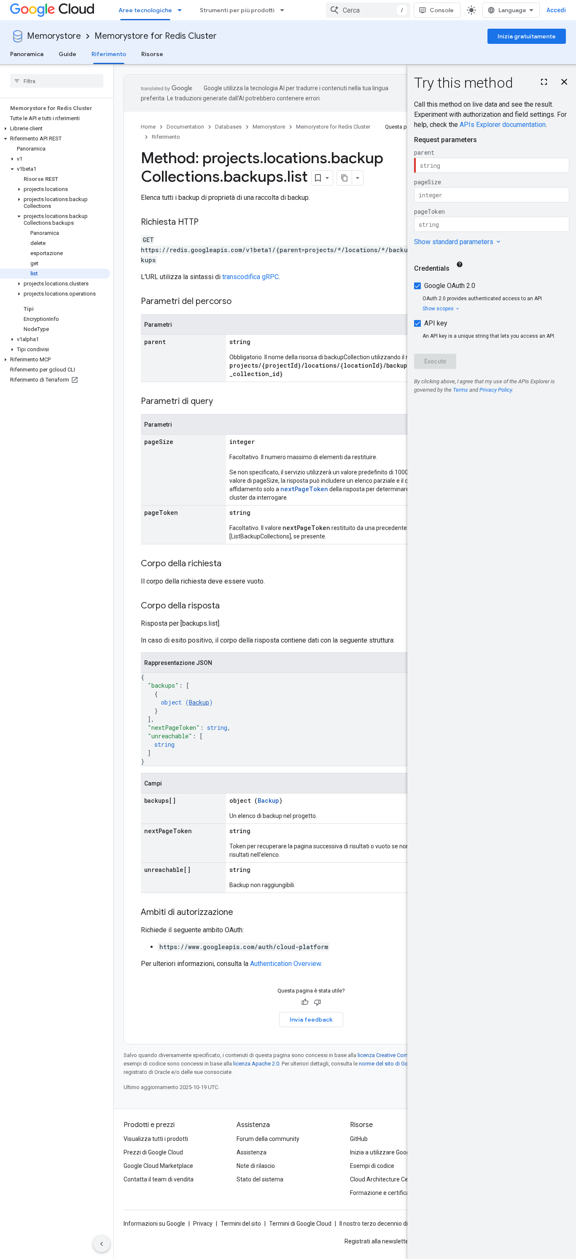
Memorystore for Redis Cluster (155, 36)
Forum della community (268, 1138)
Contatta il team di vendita (159, 1179)
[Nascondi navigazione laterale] (101, 1243)
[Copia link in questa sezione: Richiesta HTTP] (207, 223)
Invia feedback (311, 1019)
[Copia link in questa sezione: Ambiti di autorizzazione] (241, 913)
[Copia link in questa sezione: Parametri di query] (221, 402)
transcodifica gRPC (250, 277)
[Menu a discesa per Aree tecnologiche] (182, 10)
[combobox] (368, 10)
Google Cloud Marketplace (158, 1165)
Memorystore (54, 36)
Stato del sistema (260, 1179)
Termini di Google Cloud (300, 1223)
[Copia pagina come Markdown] (344, 178)
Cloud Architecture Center (384, 1179)
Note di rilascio (256, 1165)
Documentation (185, 127)
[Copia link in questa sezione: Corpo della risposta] (228, 606)
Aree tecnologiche (145, 10)
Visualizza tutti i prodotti (156, 1138)
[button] (55, 129)
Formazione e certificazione (387, 1192)
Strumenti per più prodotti (237, 10)
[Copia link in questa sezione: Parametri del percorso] (239, 302)
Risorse (152, 54)
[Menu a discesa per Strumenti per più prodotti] (285, 10)
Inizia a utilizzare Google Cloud (390, 1152)
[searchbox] (56, 81)
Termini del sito (241, 1223)
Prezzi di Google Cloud (153, 1152)
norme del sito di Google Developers (403, 1063)
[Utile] (305, 1002)
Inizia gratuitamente (527, 36)
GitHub (359, 1138)
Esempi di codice (372, 1165)
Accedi (556, 10)
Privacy (203, 1223)
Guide (67, 54)
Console (442, 10)
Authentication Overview (285, 964)
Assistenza (251, 1152)
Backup (199, 702)
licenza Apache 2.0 (256, 1063)
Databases (228, 127)
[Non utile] (317, 1002)
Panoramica (26, 54)
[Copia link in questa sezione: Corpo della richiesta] (229, 564)
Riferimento (109, 54)
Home (148, 127)
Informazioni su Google (154, 1223)
